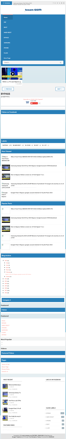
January (8, 276)
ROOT (36, 145)
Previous (8, 89)
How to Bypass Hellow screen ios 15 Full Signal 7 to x (27, 175)
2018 (6, 288)
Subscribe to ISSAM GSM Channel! (33, 99)
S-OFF (45, 145)
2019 (6, 286)
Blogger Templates (17, 437)
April (7, 267)
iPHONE (28, 145)
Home (3, 321)
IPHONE (4, 328)
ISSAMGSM (51, 437)
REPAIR (4, 323)
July (7, 263)
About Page (5, 367)
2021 (6, 281)
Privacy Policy (5, 369)
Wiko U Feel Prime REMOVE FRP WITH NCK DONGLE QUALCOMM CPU (32, 157)
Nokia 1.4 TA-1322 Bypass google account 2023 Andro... (19, 274)
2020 (6, 283)
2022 (6, 279)
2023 (6, 260)
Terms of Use (5, 364)
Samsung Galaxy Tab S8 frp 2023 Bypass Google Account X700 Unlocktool (22, 4)
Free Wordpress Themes (35, 437)
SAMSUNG (5, 330)
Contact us (5, 371)
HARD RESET (17, 145)
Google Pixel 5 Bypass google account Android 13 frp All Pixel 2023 (32, 192)
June (7, 265)
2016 (6, 292)
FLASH (6, 53)
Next (59, 89)
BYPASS (6, 145)
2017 (6, 290)
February (8, 272)
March (7, 270)
